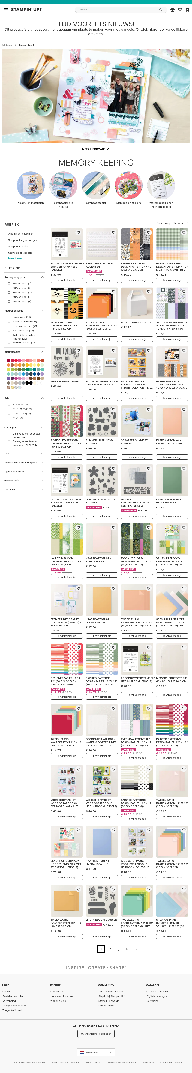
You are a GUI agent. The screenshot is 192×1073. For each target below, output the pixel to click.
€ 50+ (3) (18, 417)
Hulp (5, 984)
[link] (180, 9)
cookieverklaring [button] (171, 1062)
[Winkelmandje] (187, 9)
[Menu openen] (6, 10)
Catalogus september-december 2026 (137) (25, 443)
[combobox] (121, 10)
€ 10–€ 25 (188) (22, 409)
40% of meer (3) (22, 296)
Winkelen (7, 45)
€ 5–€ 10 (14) (21, 404)
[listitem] (24, 233)
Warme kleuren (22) (24, 342)
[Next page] (137, 949)
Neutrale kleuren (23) (25, 326)
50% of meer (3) (22, 301)
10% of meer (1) (22, 283)
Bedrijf (55, 984)
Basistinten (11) (22, 317)
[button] (172, 9)
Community (106, 984)
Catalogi (152, 984)
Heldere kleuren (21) (25, 321)
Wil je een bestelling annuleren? (96, 1026)
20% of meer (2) (22, 287)
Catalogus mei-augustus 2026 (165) (26, 435)
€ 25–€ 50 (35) (22, 413)
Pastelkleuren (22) (23, 330)
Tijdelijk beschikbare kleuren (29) (24, 336)
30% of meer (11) (23, 292)
